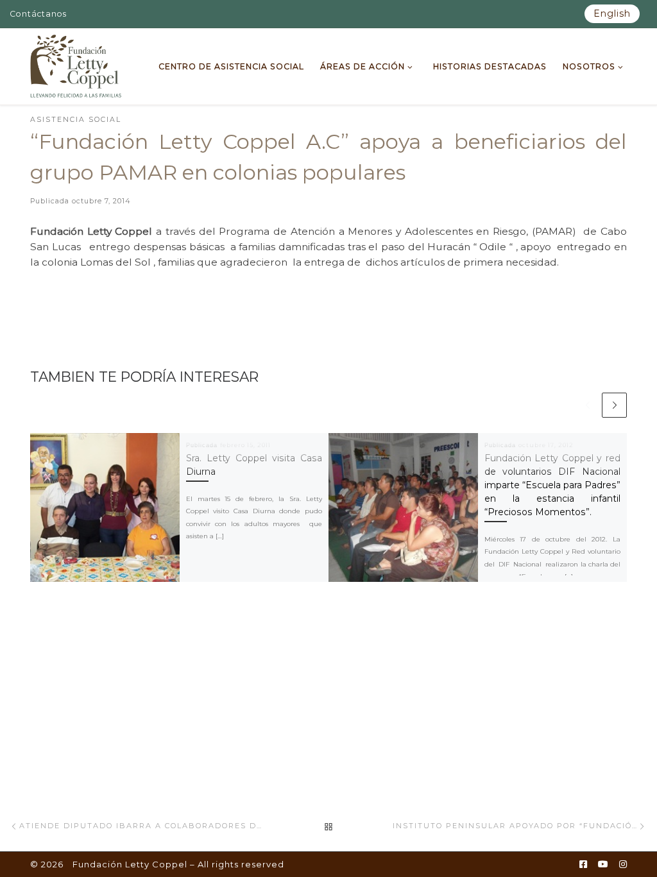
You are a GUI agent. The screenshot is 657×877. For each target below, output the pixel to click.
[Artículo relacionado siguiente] (614, 405)
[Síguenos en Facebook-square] (583, 865)
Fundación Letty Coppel (130, 864)
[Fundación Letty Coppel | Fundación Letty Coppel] (76, 65)
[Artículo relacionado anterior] (587, 405)
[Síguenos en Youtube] (603, 865)
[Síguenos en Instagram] (623, 865)
